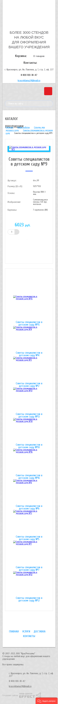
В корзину (24, 240)
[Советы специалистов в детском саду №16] (29, 461)
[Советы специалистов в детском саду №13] (29, 400)
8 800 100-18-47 (29, 75)
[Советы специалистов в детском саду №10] (29, 430)
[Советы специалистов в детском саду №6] (29, 492)
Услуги (26, 631)
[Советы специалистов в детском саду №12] (29, 584)
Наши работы (23, 127)
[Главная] (29, 15)
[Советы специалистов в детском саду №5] (29, 522)
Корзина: (21, 56)
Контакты (29, 636)
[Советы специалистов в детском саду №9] (29, 148)
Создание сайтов (10, 695)
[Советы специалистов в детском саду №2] (29, 369)
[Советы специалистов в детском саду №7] (29, 553)
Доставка (39, 631)
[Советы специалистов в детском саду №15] (29, 308)
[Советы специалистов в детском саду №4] (29, 339)
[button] (47, 701)
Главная (9, 127)
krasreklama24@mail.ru (29, 80)
